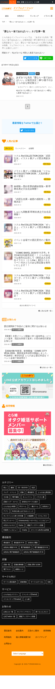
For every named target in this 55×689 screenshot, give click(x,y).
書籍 (12, 488)
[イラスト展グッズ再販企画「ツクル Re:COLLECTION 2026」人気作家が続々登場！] (8, 174)
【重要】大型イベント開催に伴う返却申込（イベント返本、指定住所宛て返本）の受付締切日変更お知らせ (27, 338)
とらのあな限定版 (44, 492)
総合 (7, 16)
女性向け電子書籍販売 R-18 (33, 552)
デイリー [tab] (8, 148)
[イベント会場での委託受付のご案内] (8, 243)
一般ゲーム (34, 506)
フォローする (29, 130)
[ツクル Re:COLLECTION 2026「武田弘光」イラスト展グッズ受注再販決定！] (8, 159)
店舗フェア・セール (10, 502)
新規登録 (23, 582)
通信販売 (31, 492)
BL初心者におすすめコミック (22, 511)
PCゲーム (22, 506)
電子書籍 (15, 497)
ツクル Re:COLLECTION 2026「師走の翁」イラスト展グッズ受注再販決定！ (32, 293)
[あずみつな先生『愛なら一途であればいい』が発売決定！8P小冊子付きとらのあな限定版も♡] (8, 78)
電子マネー (7, 569)
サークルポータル (37, 582)
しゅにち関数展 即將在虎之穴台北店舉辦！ (32, 213)
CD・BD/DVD (23, 488)
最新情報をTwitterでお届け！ (27, 123)
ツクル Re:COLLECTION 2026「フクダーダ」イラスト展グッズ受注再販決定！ (32, 278)
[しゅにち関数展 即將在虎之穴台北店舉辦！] (8, 215)
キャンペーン (27, 497)
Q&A (49, 582)
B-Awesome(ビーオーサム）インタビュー (34, 521)
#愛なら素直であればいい (34, 53)
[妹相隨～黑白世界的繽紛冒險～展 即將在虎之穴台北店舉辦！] (8, 189)
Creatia (24, 530)
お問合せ (7, 643)
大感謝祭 (30, 516)
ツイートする (32, 58)
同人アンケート (9, 521)
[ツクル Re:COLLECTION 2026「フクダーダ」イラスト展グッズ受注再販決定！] (8, 278)
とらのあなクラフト (10, 594)
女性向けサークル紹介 (30, 502)
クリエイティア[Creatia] (12, 599)
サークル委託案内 (9, 582)
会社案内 (19, 631)
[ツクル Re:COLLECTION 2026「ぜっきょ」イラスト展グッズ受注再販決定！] (8, 227)
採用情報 (47, 631)
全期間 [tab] (31, 148)
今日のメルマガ (9, 525)
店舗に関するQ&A (34, 565)
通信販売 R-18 (19, 543)
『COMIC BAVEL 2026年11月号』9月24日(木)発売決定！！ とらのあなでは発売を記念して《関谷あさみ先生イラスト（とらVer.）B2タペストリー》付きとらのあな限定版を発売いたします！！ (32, 258)
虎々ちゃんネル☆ (42, 612)
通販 (18, 2)
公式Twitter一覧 (9, 616)
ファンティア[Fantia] (29, 594)
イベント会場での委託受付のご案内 (32, 240)
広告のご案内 (33, 631)
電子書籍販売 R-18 (41, 547)
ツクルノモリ (42, 516)
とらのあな (5, 2)
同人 (5, 488)
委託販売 (7, 631)
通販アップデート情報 (35, 525)
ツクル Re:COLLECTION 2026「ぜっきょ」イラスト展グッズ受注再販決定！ (32, 227)
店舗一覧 (6, 565)
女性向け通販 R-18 (10, 547)
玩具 (33, 488)
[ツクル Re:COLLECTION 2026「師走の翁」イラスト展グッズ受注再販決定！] (8, 293)
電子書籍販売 (25, 547)
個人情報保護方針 (23, 637)
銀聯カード (19, 569)
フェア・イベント (9, 492)
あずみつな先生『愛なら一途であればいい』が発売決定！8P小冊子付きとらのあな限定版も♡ (34, 80)
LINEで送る (48, 58)
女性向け (20, 16)
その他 (5, 497)
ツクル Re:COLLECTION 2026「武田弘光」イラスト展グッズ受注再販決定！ (32, 158)
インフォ (12, 2)
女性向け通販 (33, 543)
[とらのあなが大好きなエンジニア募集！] (27, 459)
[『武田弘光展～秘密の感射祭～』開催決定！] (8, 202)
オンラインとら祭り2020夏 (13, 516)
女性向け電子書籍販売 (11, 552)
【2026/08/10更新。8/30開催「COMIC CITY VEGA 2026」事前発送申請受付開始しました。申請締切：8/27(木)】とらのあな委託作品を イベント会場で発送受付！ (26, 354)
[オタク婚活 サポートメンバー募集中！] (27, 434)
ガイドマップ (40, 637)
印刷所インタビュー (10, 530)
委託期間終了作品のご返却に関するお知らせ (25, 326)
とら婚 (36, 2)
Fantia (21, 525)
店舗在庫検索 (18, 565)
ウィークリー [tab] (20, 148)
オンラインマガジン (24, 612)
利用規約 (7, 637)
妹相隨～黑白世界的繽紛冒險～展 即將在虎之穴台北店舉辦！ (32, 187)
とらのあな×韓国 (9, 506)
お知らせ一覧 (8, 612)
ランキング (34, 16)
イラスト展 (48, 16)
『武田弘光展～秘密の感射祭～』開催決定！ (32, 200)
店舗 (22, 2)
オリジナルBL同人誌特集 (40, 530)
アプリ (5, 511)
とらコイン (29, 2)
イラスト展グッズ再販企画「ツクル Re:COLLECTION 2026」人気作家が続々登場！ (32, 173)
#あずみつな (17, 53)
